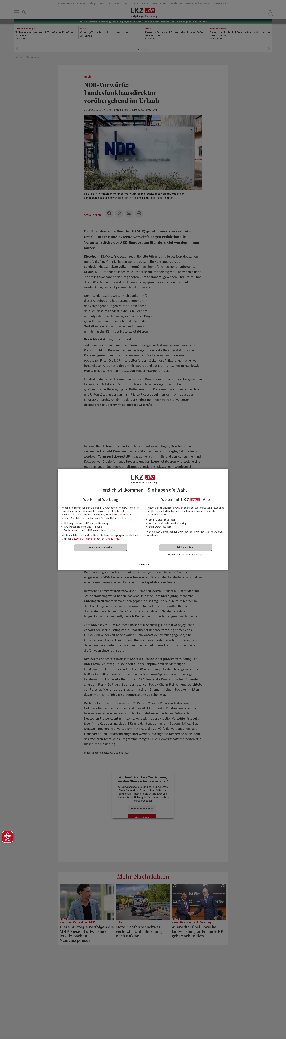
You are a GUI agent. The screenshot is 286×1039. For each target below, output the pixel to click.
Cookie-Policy (113, 539)
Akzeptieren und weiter (100, 547)
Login (200, 554)
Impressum (143, 564)
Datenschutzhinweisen (84, 539)
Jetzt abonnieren (185, 547)
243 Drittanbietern (122, 514)
